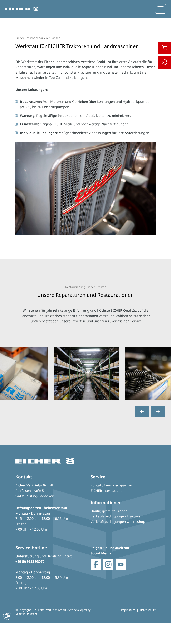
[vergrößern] (85, 373)
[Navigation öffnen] (160, 9)
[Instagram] (108, 564)
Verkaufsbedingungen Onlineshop (118, 521)
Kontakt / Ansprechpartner (112, 485)
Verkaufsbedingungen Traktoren (116, 516)
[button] (142, 411)
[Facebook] (96, 564)
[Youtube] (121, 564)
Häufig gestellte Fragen (109, 511)
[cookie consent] (7, 616)
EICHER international (107, 490)
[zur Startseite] (21, 9)
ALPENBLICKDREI (26, 614)
